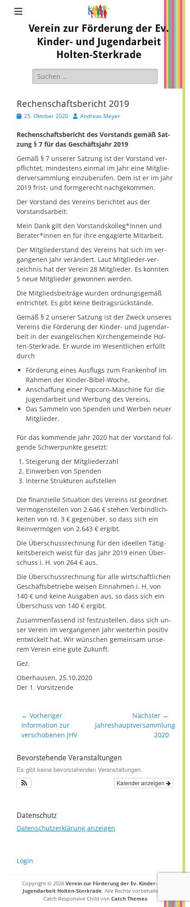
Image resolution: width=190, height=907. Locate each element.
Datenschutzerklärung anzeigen (66, 828)
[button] (24, 783)
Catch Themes (129, 898)
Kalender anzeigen (141, 783)
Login (25, 860)
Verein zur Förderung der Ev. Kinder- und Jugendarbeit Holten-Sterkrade (99, 41)
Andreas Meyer (100, 116)
